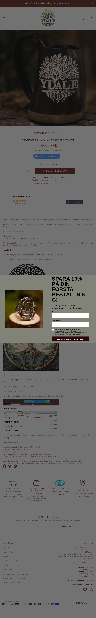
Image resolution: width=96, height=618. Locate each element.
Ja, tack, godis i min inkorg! (70, 339)
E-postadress (56, 320)
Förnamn (55, 312)
